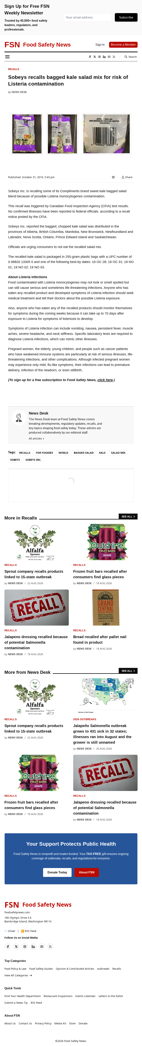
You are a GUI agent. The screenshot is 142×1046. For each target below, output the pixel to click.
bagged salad (84, 452)
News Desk (19, 92)
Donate (83, 1023)
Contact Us (25, 1023)
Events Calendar (85, 996)
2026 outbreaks (84, 719)
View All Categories (16, 975)
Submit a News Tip (16, 1002)
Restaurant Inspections (58, 996)
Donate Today (57, 872)
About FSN (86, 872)
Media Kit (60, 1023)
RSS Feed (36, 1002)
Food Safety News (75, 1041)
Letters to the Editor (111, 996)
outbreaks (103, 968)
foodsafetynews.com (17, 912)
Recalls (13, 69)
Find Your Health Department (22, 996)
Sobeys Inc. (33, 459)
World (63, 452)
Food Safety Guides (41, 968)
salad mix (118, 452)
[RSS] (113, 56)
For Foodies (44, 452)
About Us (10, 1023)
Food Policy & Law (15, 968)
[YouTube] (109, 56)
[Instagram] (99, 56)
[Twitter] (94, 56)
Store (72, 1023)
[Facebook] (89, 56)
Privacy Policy (43, 1023)
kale (102, 452)
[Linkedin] (104, 56)
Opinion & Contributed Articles (75, 968)
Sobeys (15, 459)
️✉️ (9, 931)
